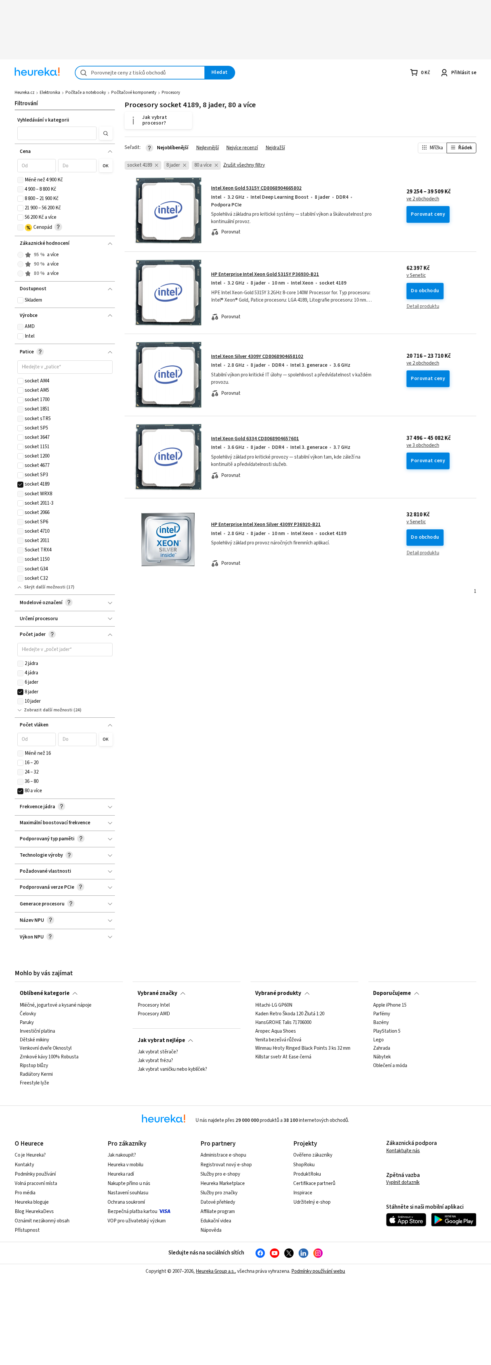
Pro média (25, 1192)
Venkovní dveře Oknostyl (45, 1048)
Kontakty (24, 1164)
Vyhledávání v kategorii (43, 120)
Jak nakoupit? (122, 1155)
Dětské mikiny (34, 1039)
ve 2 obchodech (422, 199)
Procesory (171, 93)
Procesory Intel (154, 1005)
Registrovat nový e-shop (226, 1164)
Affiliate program (217, 1211)
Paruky (27, 1022)
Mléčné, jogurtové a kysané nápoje (56, 1005)
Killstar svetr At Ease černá (283, 1057)
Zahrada (381, 1048)
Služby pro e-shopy (220, 1174)
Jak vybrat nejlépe (161, 1040)
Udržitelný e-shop (312, 1202)
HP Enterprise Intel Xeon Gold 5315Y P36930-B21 (265, 274)
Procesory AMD (154, 1013)
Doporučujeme (392, 993)
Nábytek (382, 1057)
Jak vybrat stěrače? (158, 1052)
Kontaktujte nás (403, 1150)
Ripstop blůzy (34, 1065)
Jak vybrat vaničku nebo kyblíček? (172, 1069)
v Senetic (416, 275)
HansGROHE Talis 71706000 (283, 1022)
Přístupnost (27, 1230)
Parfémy (381, 1013)
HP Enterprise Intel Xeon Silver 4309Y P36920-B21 (266, 524)
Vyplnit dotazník (403, 1182)
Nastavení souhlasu (128, 1192)
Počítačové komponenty (133, 93)
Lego (378, 1039)
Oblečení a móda (390, 1065)
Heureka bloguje (32, 1202)
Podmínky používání (35, 1174)
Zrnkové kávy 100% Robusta (49, 1057)
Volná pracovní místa (36, 1183)
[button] (57, 133)
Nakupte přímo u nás (129, 1183)
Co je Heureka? (30, 1155)
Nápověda (210, 1230)
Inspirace (302, 1192)
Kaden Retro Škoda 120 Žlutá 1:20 (289, 1013)
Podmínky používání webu (318, 1271)
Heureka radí (121, 1174)
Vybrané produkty (278, 993)
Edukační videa (215, 1220)
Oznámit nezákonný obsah (42, 1220)
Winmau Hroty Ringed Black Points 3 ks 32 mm (302, 1048)
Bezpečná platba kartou (132, 1211)
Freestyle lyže (34, 1082)
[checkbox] (20, 180)
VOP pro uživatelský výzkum (137, 1220)
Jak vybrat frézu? (155, 1060)
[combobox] (140, 72)
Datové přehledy (217, 1202)
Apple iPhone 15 (389, 1005)
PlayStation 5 (386, 1031)
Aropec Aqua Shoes (275, 1031)
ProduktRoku (307, 1174)
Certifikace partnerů (314, 1183)
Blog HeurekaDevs (34, 1211)
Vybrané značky (157, 993)
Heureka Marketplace (222, 1183)
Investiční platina (37, 1031)
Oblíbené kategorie (44, 993)
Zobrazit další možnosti (48, 710)
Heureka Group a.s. (215, 1271)
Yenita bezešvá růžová (278, 1039)
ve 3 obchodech (422, 445)
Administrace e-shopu (223, 1155)
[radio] (20, 255)
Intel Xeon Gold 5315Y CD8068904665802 (256, 188)
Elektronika (50, 93)
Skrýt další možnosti (44, 587)
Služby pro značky (218, 1192)
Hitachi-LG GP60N (273, 1005)
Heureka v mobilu (125, 1164)
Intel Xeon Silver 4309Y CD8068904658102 (257, 356)
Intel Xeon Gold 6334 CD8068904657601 (255, 438)
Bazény (381, 1022)
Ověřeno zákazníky (312, 1155)
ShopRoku (304, 1164)
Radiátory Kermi (36, 1074)
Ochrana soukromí (126, 1202)
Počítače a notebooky (85, 93)
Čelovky (28, 1013)
